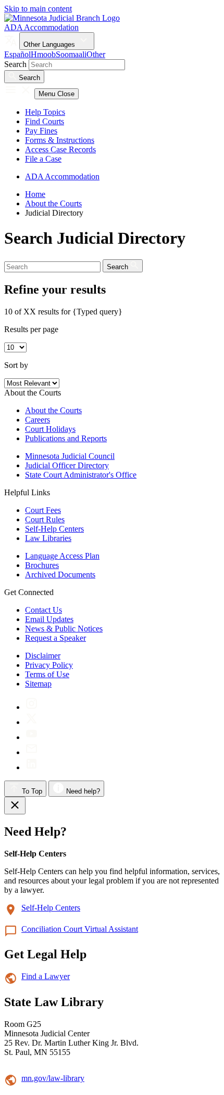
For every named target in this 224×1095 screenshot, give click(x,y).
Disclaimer (42, 655)
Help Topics (45, 112)
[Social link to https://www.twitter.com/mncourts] (31, 722)
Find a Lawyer (45, 976)
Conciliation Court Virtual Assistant (79, 929)
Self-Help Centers (54, 528)
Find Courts (44, 121)
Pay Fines (41, 130)
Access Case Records (60, 149)
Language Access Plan (62, 555)
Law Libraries (48, 538)
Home (35, 194)
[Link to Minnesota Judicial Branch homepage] (62, 18)
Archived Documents (60, 574)
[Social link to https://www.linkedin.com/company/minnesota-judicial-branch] (31, 767)
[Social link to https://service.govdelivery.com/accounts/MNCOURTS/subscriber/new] (31, 752)
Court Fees (43, 510)
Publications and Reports (66, 438)
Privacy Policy (49, 665)
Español (17, 54)
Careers (37, 419)
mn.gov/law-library (52, 1078)
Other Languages (50, 44)
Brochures (42, 565)
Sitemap (38, 683)
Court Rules (45, 519)
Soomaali (71, 54)
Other (95, 54)
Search (15, 64)
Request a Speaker (55, 638)
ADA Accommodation (41, 27)
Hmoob (43, 54)
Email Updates (49, 619)
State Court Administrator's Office (80, 474)
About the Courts (53, 203)
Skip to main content (38, 8)
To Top (31, 791)
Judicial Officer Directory (67, 465)
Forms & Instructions (59, 140)
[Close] (15, 805)
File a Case (43, 158)
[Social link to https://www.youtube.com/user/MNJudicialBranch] (31, 737)
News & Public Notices (64, 628)
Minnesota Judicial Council (70, 456)
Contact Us (43, 609)
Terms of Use (47, 674)
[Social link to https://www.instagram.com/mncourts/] (31, 707)
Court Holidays (50, 429)
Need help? (82, 791)
